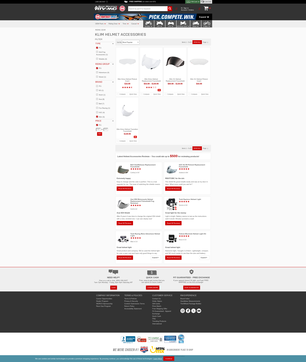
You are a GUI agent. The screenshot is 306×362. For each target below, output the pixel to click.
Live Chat (208, 2)
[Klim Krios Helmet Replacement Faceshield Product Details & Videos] (151, 90)
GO (99, 134)
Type (98, 44)
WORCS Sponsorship (104, 304)
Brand (98, 82)
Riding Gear (100, 30)
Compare (123, 94)
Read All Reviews (124, 189)
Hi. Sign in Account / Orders (187, 9)
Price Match (156, 306)
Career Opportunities (104, 299)
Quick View (133, 94)
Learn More (157, 359)
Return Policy (129, 306)
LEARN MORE (152, 288)
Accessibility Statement (133, 309)
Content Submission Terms (134, 304)
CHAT (113, 288)
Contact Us (156, 299)
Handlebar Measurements (190, 301)
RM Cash (194, 2)
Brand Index (185, 299)
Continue (168, 359)
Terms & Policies (130, 299)
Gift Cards (156, 304)
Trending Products (159, 321)
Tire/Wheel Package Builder (190, 304)
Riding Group (102, 64)
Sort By (119, 42)
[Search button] (170, 8)
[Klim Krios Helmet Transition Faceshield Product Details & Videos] (127, 137)
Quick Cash (156, 316)
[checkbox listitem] (99, 48)
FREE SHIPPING (142, 2)
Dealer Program (102, 301)
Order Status (157, 301)
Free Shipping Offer (159, 309)
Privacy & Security (131, 301)
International (157, 324)
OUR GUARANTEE (191, 288)
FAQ (154, 319)
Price (98, 121)
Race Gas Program (103, 306)
